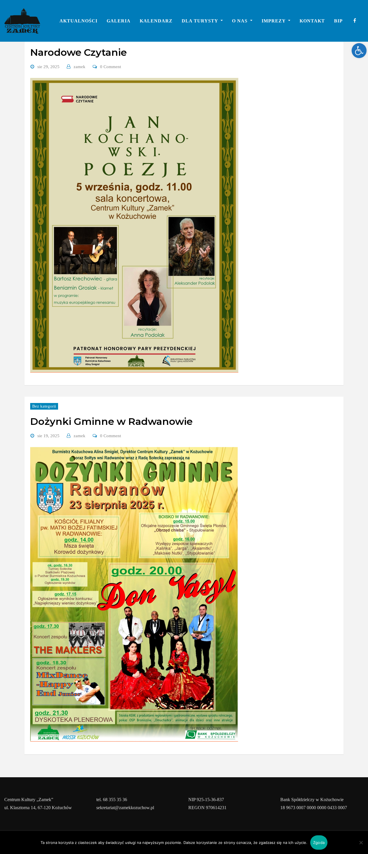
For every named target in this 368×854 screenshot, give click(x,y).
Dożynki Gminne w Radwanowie (111, 421)
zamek (79, 66)
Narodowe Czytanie (78, 52)
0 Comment (110, 66)
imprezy (274, 20)
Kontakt (312, 20)
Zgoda (319, 842)
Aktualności (78, 20)
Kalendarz (156, 20)
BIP (338, 20)
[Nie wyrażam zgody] (361, 842)
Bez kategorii (44, 406)
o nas (240, 20)
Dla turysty (200, 20)
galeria (119, 20)
